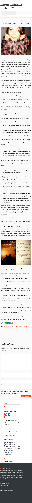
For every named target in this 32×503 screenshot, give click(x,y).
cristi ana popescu (7, 326)
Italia (19, 448)
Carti (13, 444)
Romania (7, 455)
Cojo (14, 310)
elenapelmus (8, 427)
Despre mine (4, 488)
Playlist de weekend (9, 451)
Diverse (7, 446)
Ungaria (16, 455)
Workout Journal (9, 457)
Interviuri (11, 55)
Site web (2, 384)
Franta (5, 448)
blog (24, 304)
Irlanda (16, 448)
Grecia (8, 448)
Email (2, 378)
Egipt (13, 446)
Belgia (9, 442)
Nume (2, 372)
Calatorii (7, 444)
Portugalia (14, 453)
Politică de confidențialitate (7, 490)
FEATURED (17, 446)
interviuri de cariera (16, 326)
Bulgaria (13, 442)
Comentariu (3, 352)
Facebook (18, 304)
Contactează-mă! (13, 420)
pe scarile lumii (23, 326)
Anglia (5, 442)
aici (18, 312)
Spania (12, 455)
